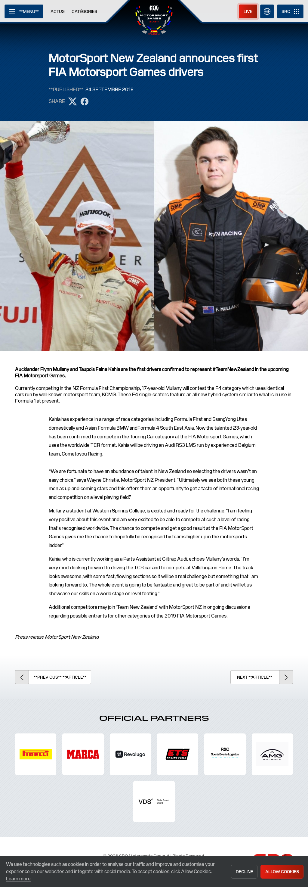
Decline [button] (244, 871)
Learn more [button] (18, 879)
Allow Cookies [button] (282, 871)
